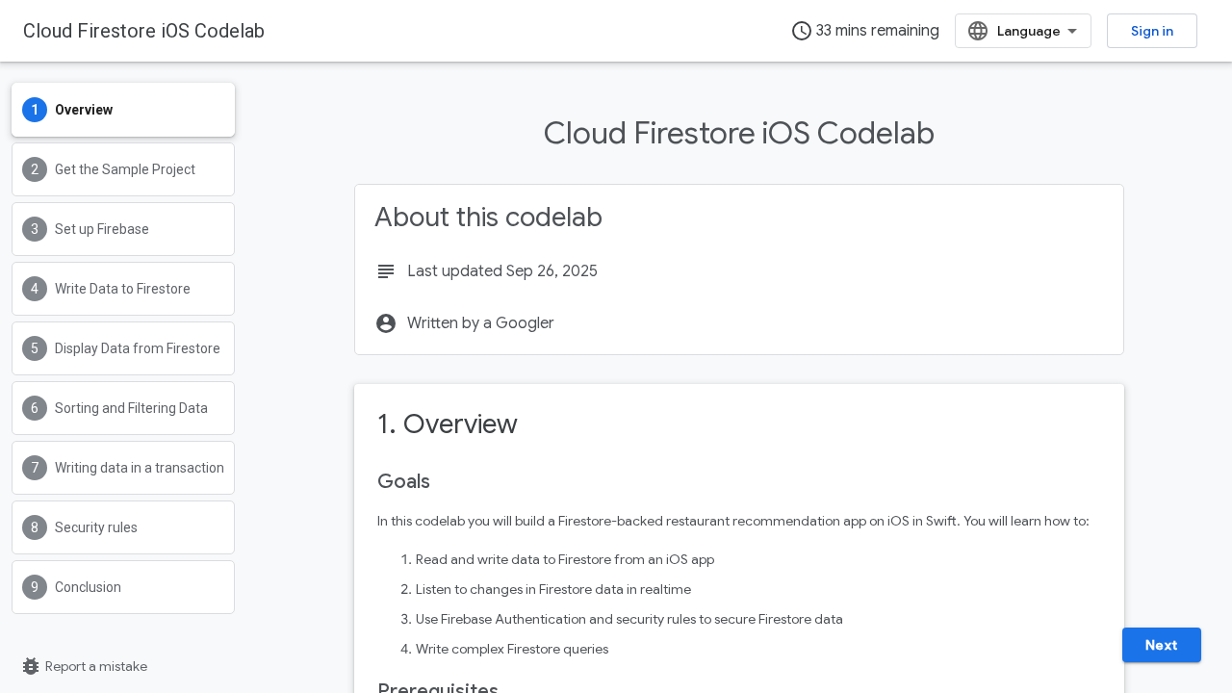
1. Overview (447, 424)
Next (1161, 645)
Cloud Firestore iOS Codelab (144, 30)
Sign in (1152, 30)
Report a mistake (83, 666)
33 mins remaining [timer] (864, 30)
